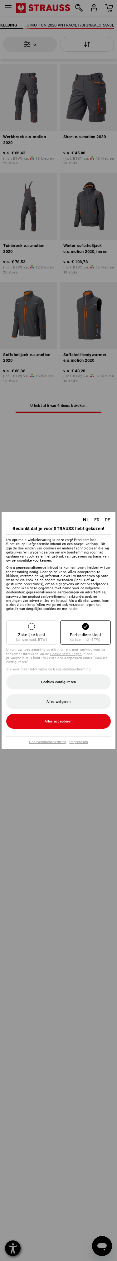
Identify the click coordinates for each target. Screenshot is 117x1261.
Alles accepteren (58, 721)
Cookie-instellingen (66, 654)
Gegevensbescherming (47, 742)
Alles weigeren (58, 702)
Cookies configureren (58, 682)
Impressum (78, 742)
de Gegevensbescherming (69, 669)
